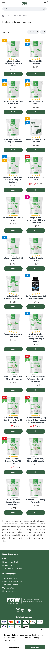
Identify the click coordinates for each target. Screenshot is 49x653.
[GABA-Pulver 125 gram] (36, 165)
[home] (3, 15)
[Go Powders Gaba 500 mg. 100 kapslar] (36, 284)
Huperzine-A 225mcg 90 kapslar (36, 501)
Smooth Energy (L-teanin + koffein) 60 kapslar (13, 420)
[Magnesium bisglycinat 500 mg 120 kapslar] (36, 205)
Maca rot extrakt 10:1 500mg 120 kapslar (35, 460)
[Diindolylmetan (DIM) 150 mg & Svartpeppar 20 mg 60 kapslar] (36, 405)
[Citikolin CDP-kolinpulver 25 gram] (13, 284)
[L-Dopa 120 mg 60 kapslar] (36, 89)
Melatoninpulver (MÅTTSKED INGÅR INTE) (13, 63)
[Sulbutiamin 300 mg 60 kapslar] (13, 89)
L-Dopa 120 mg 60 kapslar (35, 102)
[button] (13, 74)
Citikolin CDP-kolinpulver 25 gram (13, 297)
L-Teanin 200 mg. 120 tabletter (35, 140)
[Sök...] (44, 9)
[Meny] (3, 3)
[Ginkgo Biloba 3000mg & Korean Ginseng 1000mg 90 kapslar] (36, 322)
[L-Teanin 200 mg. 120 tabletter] (36, 127)
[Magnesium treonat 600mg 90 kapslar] (13, 127)
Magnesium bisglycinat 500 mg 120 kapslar (36, 220)
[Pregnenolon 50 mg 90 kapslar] (13, 322)
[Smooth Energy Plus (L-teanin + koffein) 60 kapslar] (36, 364)
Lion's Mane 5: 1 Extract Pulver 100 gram (13, 461)
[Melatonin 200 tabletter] (36, 49)
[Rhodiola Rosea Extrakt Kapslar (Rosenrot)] (13, 487)
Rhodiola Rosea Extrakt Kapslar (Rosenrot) (13, 502)
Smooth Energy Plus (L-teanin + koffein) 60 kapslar (35, 379)
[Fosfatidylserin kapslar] (36, 246)
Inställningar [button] (14, 647)
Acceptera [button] (35, 647)
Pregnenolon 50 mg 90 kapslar (13, 335)
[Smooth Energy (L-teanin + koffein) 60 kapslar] (13, 405)
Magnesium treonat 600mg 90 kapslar (13, 140)
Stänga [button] (43, 630)
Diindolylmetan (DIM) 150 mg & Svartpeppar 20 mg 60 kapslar (36, 420)
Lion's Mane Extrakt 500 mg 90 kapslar (13, 378)
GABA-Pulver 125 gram (36, 178)
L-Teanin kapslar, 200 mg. (13, 259)
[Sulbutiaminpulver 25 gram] (13, 205)
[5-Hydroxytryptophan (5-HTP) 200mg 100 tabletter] (13, 165)
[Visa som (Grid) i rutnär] (3, 31)
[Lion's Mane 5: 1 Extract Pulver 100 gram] (13, 446)
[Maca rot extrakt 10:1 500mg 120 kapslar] (36, 446)
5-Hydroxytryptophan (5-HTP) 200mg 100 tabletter (13, 179)
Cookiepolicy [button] (9, 640)
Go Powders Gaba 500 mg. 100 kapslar (36, 297)
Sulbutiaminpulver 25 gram (13, 219)
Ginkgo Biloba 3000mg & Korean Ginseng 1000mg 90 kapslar (36, 337)
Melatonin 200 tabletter (35, 62)
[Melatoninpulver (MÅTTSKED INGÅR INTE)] (13, 49)
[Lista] (8, 31)
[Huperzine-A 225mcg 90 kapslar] (36, 487)
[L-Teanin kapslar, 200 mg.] (13, 246)
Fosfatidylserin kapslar (36, 259)
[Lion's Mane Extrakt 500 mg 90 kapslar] (13, 364)
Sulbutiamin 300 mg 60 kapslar (13, 102)
